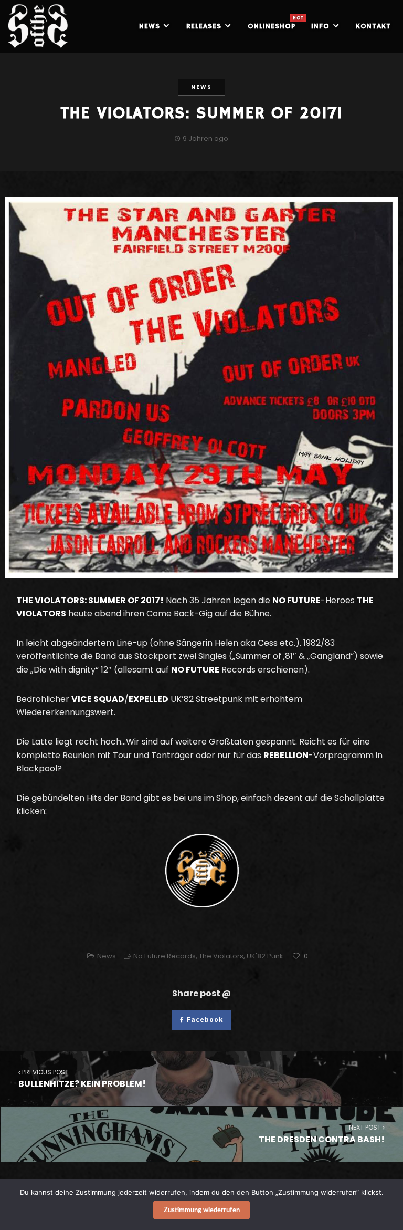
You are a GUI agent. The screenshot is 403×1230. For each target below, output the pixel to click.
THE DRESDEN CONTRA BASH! (322, 1134)
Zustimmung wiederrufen (202, 1210)
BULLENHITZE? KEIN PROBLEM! (82, 1079)
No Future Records (164, 956)
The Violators (221, 956)
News (201, 87)
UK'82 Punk (265, 956)
